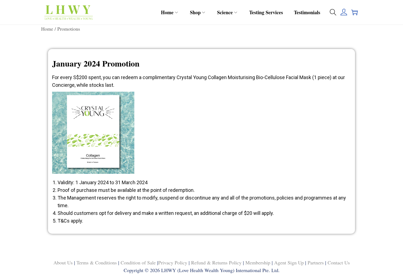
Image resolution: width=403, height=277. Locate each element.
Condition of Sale (138, 262)
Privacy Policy (172, 262)
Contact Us (339, 262)
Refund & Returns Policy (216, 262)
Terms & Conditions (97, 262)
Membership (257, 262)
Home (47, 28)
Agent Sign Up (289, 262)
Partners (316, 262)
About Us (63, 262)
